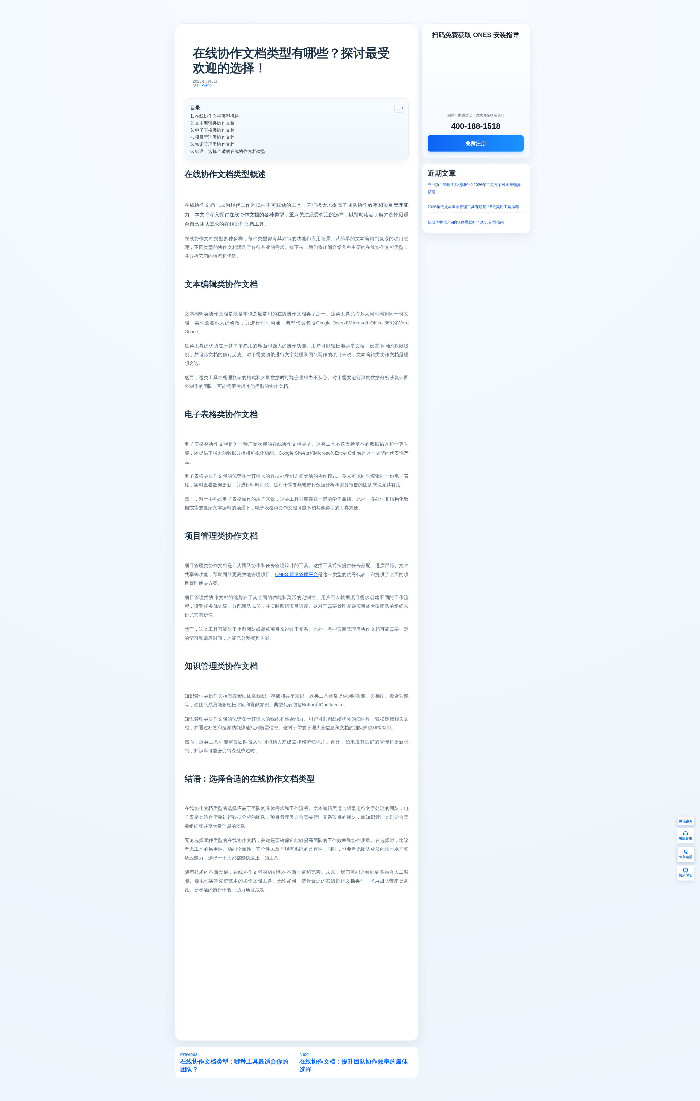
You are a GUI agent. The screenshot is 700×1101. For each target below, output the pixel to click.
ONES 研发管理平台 (296, 574)
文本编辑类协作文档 (215, 122)
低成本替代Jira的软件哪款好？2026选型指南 (466, 222)
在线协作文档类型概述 (217, 116)
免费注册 (475, 143)
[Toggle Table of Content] (396, 108)
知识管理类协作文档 (215, 144)
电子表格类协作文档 (215, 129)
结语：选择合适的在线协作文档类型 (230, 151)
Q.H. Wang (202, 85)
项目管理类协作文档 (215, 137)
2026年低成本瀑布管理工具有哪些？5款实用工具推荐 (473, 207)
